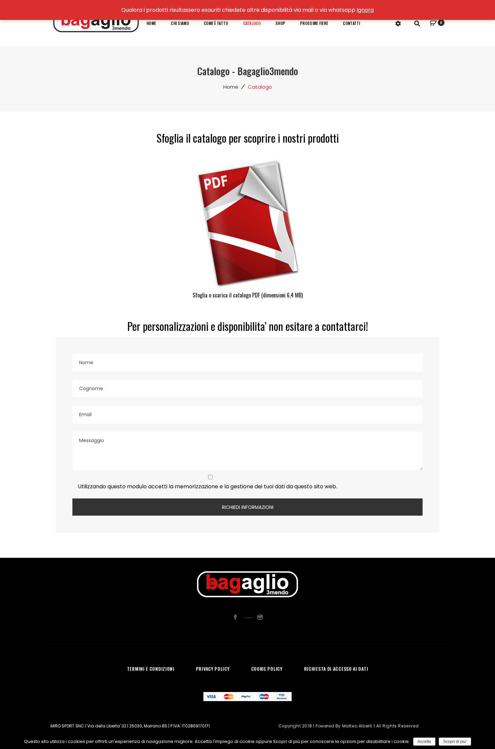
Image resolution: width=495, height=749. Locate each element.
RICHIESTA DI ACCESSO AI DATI (336, 668)
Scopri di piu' (455, 741)
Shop (280, 23)
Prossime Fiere (314, 23)
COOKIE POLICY (267, 668)
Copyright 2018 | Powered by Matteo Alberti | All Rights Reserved (348, 726)
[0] (433, 24)
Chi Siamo (180, 23)
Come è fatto (216, 23)
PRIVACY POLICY (213, 668)
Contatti (351, 23)
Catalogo (252, 23)
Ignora (365, 10)
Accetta (424, 741)
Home (151, 23)
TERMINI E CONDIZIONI (150, 668)
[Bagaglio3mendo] (96, 23)
